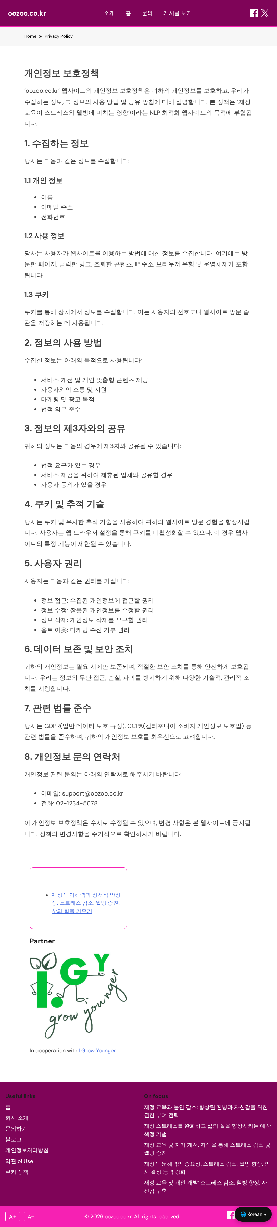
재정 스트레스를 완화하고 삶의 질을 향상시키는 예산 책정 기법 (207, 1130)
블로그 (13, 1139)
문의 (147, 13)
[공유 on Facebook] (254, 13)
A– (31, 1216)
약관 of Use (19, 1161)
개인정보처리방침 (27, 1150)
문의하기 (16, 1128)
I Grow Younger (97, 1050)
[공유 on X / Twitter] (265, 13)
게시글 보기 (177, 13)
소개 (109, 13)
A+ (13, 1216)
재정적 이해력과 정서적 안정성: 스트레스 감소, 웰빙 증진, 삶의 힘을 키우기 (86, 903)
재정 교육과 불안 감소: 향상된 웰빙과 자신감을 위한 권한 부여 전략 (206, 1111)
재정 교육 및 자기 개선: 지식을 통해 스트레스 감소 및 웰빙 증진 (207, 1148)
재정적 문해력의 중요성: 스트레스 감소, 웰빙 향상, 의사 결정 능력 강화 (207, 1167)
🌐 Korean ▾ (253, 1214)
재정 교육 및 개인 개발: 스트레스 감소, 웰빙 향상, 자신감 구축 (205, 1186)
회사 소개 (16, 1117)
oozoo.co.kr (27, 13)
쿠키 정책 (16, 1171)
